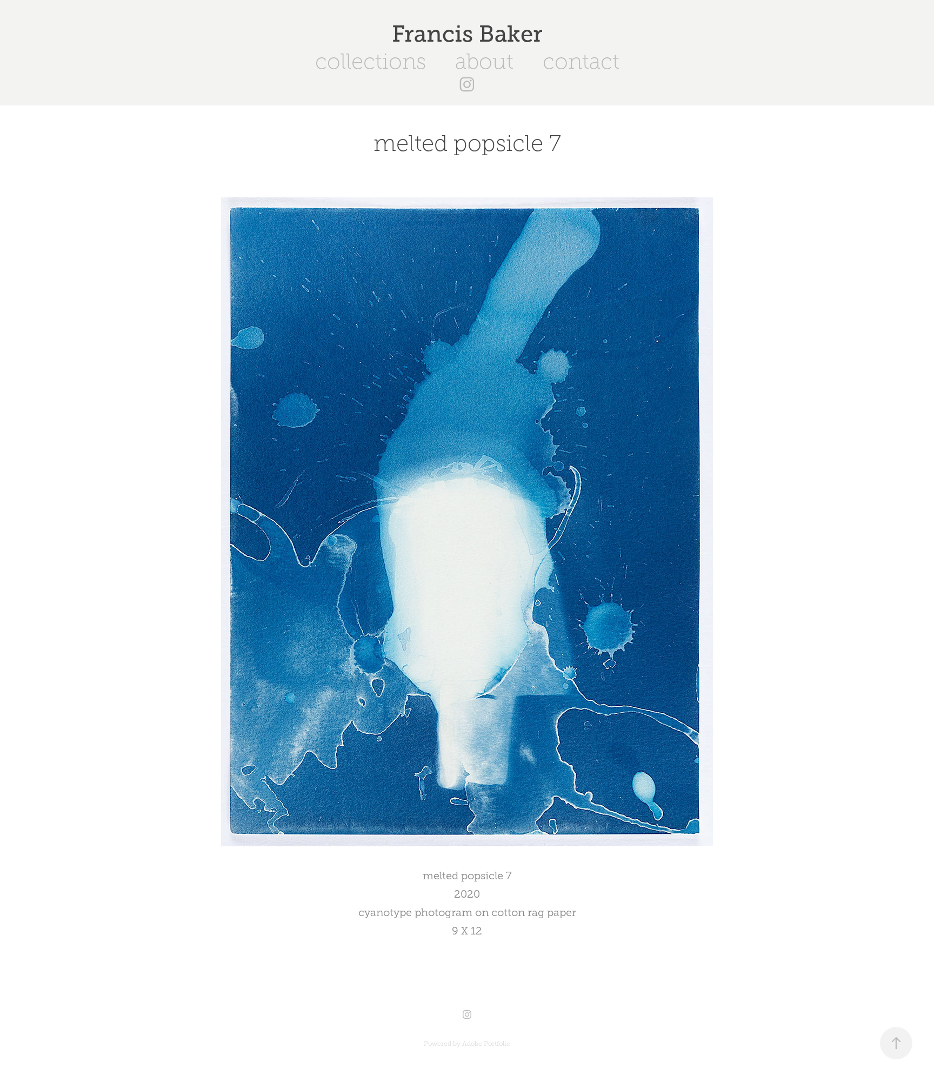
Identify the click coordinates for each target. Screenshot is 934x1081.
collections (370, 61)
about (484, 61)
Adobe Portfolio (486, 1043)
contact (581, 61)
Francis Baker (467, 34)
